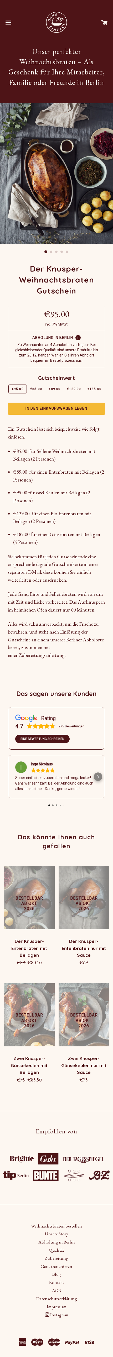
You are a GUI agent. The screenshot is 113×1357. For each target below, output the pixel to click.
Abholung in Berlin (56, 1242)
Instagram (58, 1315)
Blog (56, 1274)
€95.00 (18, 389)
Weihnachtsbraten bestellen (56, 1226)
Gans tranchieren (56, 1266)
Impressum (56, 1307)
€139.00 (74, 389)
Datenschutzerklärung (56, 1298)
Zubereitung (56, 1258)
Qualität (56, 1250)
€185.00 (94, 389)
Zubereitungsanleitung (42, 655)
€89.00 (54, 389)
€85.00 (36, 389)
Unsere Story (56, 1234)
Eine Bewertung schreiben (42, 739)
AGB (56, 1290)
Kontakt (56, 1282)
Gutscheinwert (56, 378)
